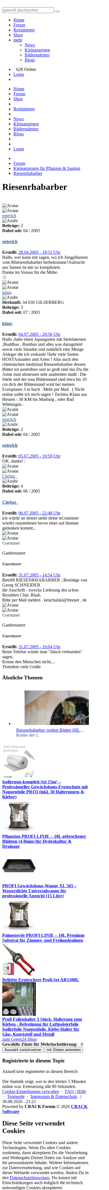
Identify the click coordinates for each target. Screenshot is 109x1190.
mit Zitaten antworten (64, 1050)
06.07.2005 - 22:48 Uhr (39, 513)
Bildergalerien (37, 55)
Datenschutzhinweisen (29, 1177)
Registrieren (24, 30)
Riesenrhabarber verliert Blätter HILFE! (51, 730)
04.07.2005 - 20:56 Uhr (39, 334)
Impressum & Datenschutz (53, 1096)
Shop (18, 35)
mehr (17, 40)
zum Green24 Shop (19, 1039)
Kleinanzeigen (37, 50)
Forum (19, 25)
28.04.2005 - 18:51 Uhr (39, 252)
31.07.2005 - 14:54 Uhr (39, 575)
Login (18, 74)
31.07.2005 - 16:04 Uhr (39, 646)
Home (18, 20)
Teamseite (16, 1096)
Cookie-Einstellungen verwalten (30, 1091)
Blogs (30, 60)
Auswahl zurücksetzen (22, 1050)
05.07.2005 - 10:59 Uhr (39, 456)
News (30, 45)
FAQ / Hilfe (75, 1091)
